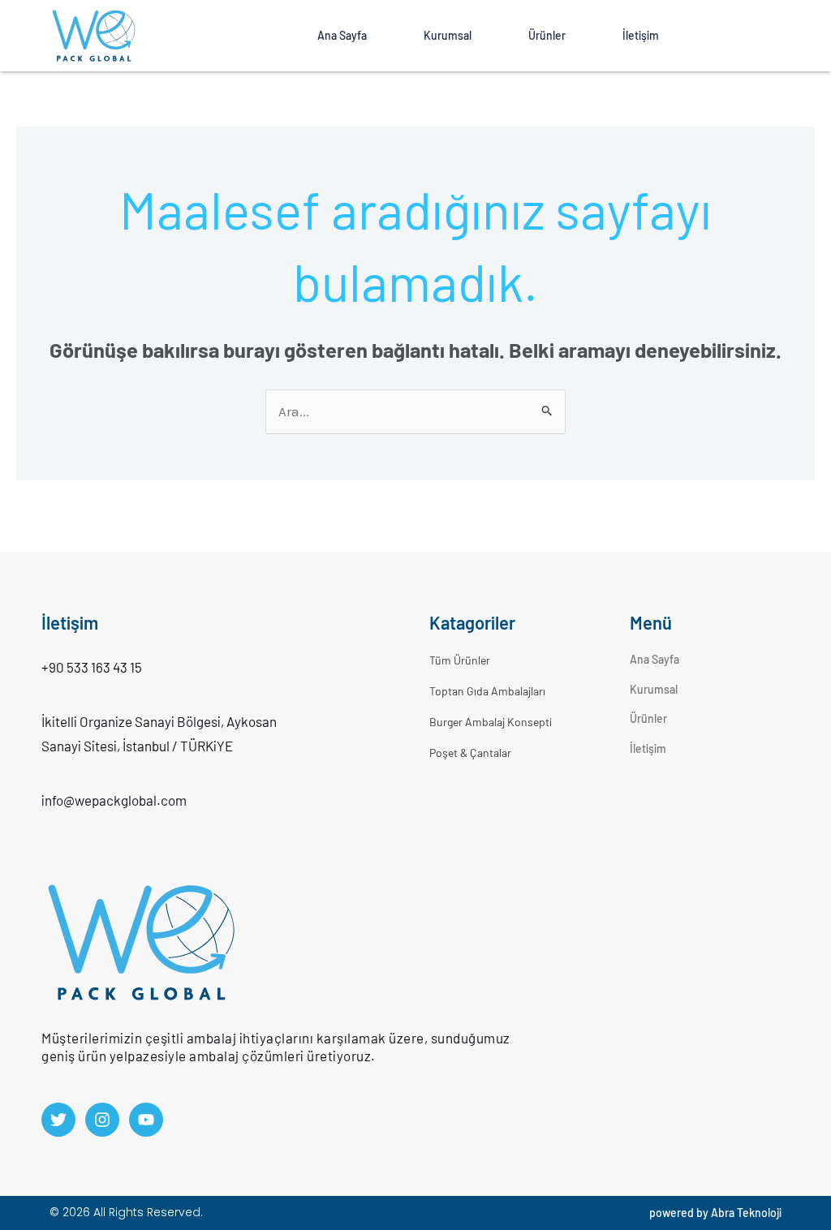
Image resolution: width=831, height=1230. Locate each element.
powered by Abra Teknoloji (715, 1212)
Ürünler (547, 35)
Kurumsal (447, 35)
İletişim (640, 35)
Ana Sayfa (342, 35)
